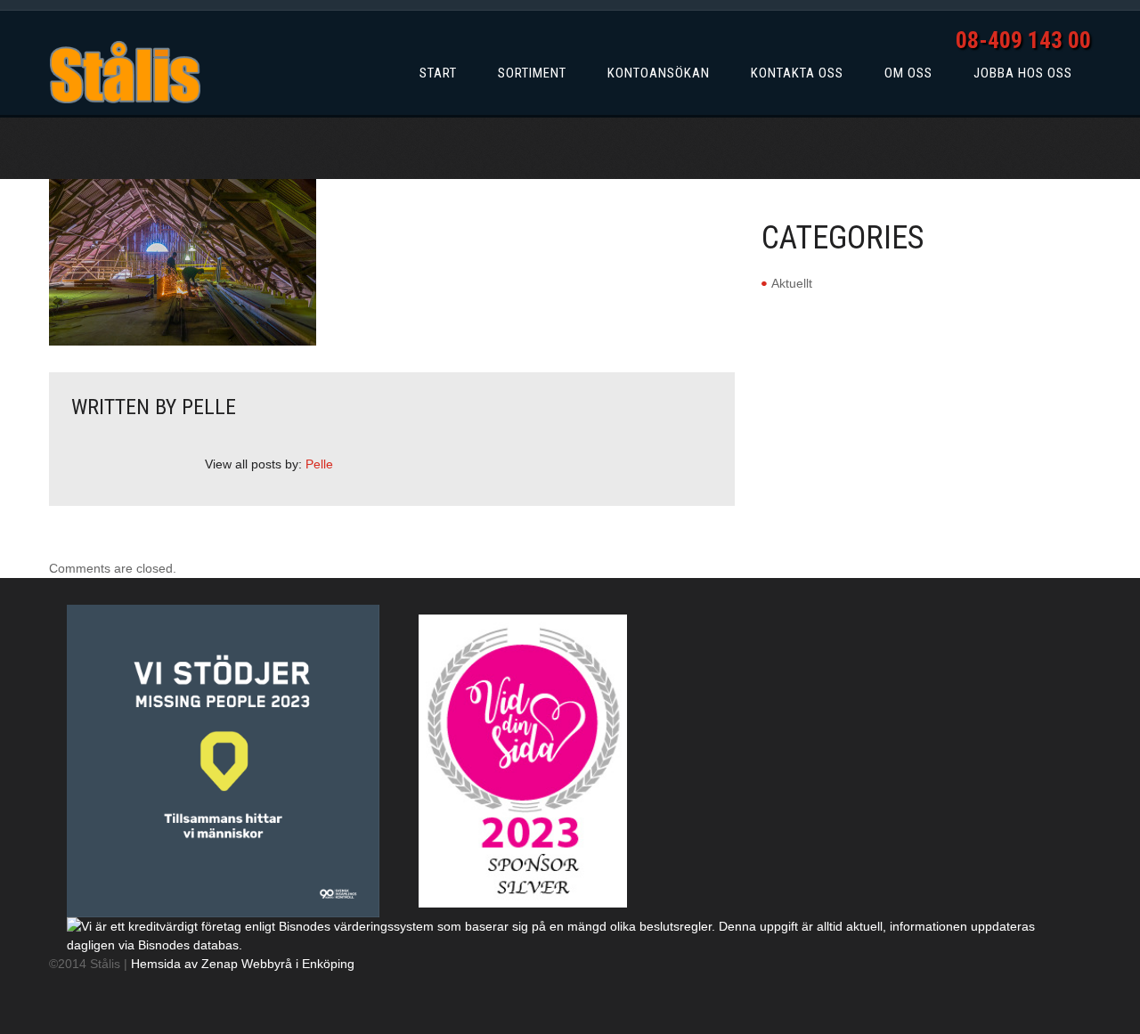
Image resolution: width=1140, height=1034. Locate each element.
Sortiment (532, 73)
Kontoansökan (658, 73)
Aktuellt (791, 283)
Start (438, 73)
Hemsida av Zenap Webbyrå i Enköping (242, 964)
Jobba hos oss (1022, 73)
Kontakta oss (797, 73)
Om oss (908, 73)
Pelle (209, 407)
